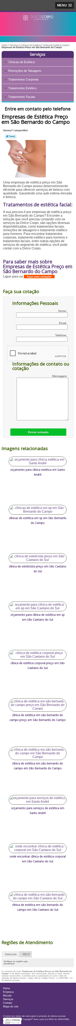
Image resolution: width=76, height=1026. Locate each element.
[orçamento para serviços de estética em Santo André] (37, 800)
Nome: (63, 311)
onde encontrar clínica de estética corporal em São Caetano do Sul (38, 858)
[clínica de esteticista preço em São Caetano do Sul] (37, 558)
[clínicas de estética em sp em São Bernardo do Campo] (37, 510)
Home (6, 988)
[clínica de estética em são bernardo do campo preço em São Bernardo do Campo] (37, 705)
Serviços (37, 54)
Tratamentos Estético (22, 88)
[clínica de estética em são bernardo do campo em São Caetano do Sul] (37, 896)
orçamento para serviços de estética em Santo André (37, 810)
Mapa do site (10, 1006)
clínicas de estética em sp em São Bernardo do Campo (37, 520)
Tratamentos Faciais (21, 97)
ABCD (26, 954)
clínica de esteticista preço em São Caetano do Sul (37, 568)
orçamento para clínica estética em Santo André (37, 472)
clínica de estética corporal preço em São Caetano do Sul (38, 665)
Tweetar (10, 136)
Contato (7, 1002)
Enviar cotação (38, 432)
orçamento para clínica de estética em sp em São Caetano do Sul (38, 617)
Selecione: (11, 954)
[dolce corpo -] (38, 20)
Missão (7, 995)
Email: (63, 323)
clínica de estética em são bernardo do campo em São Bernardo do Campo (37, 765)
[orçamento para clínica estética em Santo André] (37, 461)
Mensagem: (60, 376)
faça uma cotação (39, 276)
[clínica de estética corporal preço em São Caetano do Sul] (37, 655)
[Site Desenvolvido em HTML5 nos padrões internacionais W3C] (12, 1022)
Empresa (8, 991)
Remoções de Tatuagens (24, 70)
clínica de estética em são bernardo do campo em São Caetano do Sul (37, 907)
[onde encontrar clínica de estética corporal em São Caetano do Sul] (37, 848)
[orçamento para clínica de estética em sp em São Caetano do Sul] (37, 606)
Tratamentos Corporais (23, 79)
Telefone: (61, 335)
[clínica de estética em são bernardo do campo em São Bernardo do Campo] (37, 753)
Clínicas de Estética (21, 62)
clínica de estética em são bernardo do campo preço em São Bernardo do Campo (38, 717)
